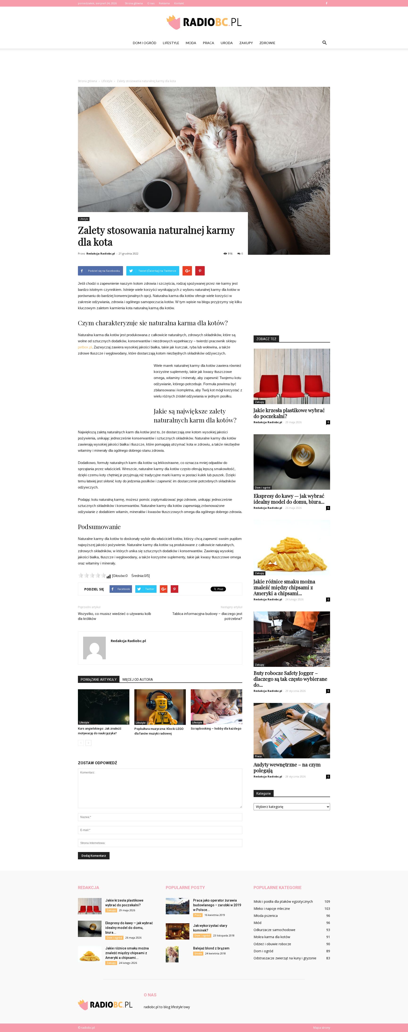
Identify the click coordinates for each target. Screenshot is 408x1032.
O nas (150, 3)
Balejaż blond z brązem (211, 948)
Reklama (164, 3)
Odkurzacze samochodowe (274, 930)
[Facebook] (326, 3)
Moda (191, 43)
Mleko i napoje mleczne (272, 908)
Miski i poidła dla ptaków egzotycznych (283, 901)
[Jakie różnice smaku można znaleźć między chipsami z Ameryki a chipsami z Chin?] (292, 547)
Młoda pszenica (266, 915)
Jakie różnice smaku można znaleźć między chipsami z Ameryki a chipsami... (284, 587)
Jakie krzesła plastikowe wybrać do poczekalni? (289, 413)
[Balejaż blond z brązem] (172, 954)
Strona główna (134, 3)
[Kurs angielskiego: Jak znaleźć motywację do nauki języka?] (103, 707)
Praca (208, 43)
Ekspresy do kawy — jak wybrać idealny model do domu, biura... (289, 498)
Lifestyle (171, 43)
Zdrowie (267, 43)
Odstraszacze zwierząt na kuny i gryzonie (285, 958)
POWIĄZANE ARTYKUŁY (99, 679)
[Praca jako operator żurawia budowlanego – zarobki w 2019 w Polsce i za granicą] (177, 906)
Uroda (227, 43)
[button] (324, 43)
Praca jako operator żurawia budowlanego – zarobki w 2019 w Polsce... (217, 905)
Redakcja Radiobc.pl (100, 253)
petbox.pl (85, 347)
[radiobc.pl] (204, 22)
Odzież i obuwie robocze (272, 944)
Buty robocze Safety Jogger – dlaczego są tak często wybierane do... (290, 678)
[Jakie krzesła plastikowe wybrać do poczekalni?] (292, 376)
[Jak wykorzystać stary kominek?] (177, 931)
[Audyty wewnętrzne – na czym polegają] (292, 730)
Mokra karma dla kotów (272, 937)
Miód (257, 922)
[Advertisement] (204, 64)
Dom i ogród (144, 43)
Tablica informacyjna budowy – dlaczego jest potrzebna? (207, 616)
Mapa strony (321, 1028)
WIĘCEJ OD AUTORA (137, 679)
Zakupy (246, 43)
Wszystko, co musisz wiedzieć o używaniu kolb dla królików (114, 616)
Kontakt (179, 3)
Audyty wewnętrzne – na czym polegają (287, 767)
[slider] (92, 575)
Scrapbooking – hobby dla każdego (216, 728)
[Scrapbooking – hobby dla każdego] (216, 707)
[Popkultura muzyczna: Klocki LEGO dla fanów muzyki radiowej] (160, 707)
